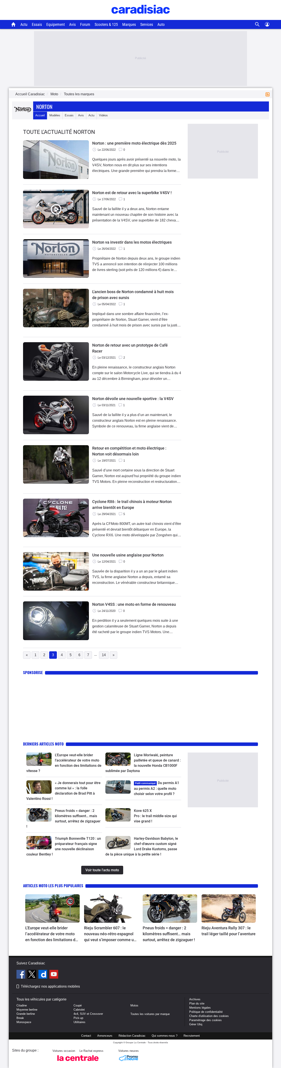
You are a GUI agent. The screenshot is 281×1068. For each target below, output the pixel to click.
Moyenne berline (26, 1009)
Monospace (23, 1022)
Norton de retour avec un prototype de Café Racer (130, 348)
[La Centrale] (77, 1062)
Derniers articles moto (43, 744)
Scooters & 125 (106, 24)
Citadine (21, 1005)
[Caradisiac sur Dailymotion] (43, 975)
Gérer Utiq (195, 1024)
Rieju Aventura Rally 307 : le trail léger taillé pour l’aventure (229, 931)
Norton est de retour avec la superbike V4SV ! (132, 192)
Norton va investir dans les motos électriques (132, 242)
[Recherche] (257, 24)
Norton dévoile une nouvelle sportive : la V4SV (133, 398)
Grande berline (25, 1013)
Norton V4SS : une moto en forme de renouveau (134, 604)
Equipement (55, 24)
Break (20, 1018)
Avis (72, 24)
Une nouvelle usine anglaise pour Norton (128, 555)
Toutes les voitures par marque (150, 1014)
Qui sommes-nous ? (164, 1035)
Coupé (78, 1005)
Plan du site (196, 1003)
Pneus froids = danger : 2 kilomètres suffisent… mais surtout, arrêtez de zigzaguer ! (169, 934)
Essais (37, 24)
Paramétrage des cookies (205, 1020)
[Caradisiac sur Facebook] (21, 975)
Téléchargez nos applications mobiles (50, 986)
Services (146, 24)
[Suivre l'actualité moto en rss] (268, 94)
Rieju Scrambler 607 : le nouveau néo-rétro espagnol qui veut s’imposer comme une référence (111, 934)
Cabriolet (79, 1009)
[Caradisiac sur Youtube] (53, 975)
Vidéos (103, 115)
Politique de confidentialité (206, 1011)
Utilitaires (79, 1022)
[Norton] (22, 115)
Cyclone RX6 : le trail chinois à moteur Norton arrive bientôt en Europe (132, 504)
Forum (85, 24)
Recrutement (192, 1035)
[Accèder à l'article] (39, 759)
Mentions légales (200, 1007)
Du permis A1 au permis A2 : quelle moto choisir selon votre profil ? (156, 788)
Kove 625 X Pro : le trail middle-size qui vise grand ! (156, 816)
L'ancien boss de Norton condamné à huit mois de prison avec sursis (133, 294)
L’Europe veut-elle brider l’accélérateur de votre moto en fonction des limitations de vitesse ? (51, 934)
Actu (23, 24)
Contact (86, 1035)
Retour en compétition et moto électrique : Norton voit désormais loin (129, 451)
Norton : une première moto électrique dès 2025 (134, 143)
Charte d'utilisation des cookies (209, 1016)
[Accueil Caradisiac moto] (13, 24)
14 (104, 655)
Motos (134, 1005)
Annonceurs (104, 1035)
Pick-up (78, 1018)
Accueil (40, 115)
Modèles (54, 115)
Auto (161, 24)
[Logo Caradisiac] (141, 17)
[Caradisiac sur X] (32, 975)
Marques (129, 24)
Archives (194, 999)
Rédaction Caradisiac (132, 1035)
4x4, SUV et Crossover (88, 1013)
